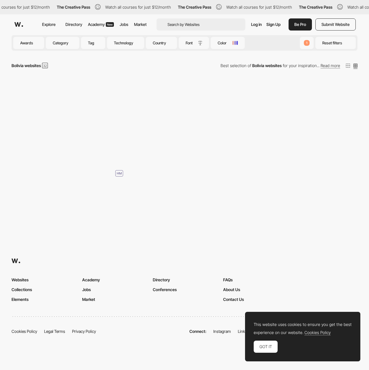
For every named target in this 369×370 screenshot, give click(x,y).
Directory (73, 24)
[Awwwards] (18, 24)
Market (140, 24)
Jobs (124, 24)
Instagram (222, 331)
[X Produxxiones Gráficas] (67, 122)
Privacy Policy (84, 331)
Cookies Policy (24, 331)
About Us (231, 289)
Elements (20, 299)
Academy (100, 24)
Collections (22, 289)
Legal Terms (54, 331)
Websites (20, 279)
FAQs (228, 279)
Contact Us (233, 299)
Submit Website (335, 24)
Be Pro (300, 24)
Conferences (165, 289)
